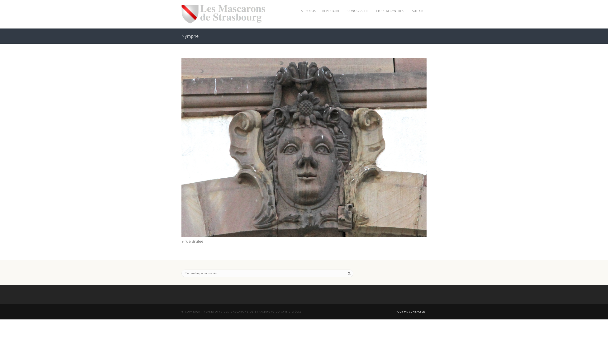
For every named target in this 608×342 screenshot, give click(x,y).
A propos (308, 11)
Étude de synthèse (390, 11)
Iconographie (358, 11)
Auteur (417, 11)
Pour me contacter (410, 311)
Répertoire (331, 11)
